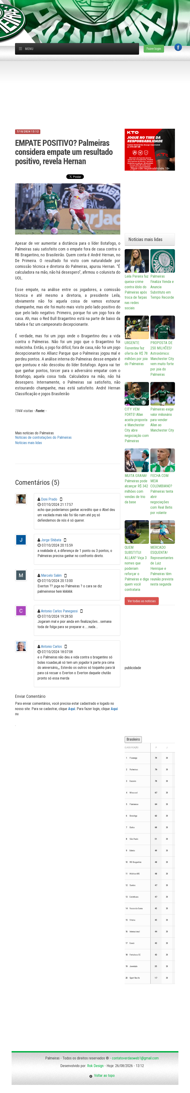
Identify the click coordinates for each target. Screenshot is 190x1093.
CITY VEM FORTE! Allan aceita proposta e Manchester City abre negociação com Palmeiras (137, 425)
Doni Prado (49, 499)
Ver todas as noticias (142, 601)
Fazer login (154, 48)
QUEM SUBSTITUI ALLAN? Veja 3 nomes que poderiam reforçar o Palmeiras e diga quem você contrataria (137, 568)
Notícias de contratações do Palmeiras (43, 437)
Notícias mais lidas (28, 443)
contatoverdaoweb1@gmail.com (135, 1058)
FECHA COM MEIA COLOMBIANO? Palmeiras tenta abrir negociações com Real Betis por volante (161, 494)
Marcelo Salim (51, 575)
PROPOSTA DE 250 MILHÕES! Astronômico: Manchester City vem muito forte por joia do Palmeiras (162, 359)
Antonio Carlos (51, 646)
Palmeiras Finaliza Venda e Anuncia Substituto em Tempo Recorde (162, 287)
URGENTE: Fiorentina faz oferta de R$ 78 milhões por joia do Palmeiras (136, 353)
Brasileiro (133, 739)
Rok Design (95, 1066)
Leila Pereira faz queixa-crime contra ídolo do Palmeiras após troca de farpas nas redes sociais (137, 292)
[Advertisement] (97, 10)
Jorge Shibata (51, 540)
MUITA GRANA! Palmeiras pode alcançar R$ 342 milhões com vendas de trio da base (136, 488)
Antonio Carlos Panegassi (59, 611)
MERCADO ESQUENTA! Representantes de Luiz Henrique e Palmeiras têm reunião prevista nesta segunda (161, 566)
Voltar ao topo (103, 1075)
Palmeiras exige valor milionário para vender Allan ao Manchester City (162, 419)
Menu (29, 49)
